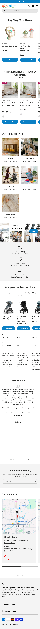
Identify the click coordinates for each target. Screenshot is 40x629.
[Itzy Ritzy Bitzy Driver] (10, 33)
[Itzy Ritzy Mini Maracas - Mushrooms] (28, 33)
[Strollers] (10, 175)
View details (8, 328)
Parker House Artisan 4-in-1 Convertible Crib (9, 105)
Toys (29, 186)
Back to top (20, 575)
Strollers (10, 186)
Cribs (10, 158)
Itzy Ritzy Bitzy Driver (9, 46)
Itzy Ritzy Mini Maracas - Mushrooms (25, 48)
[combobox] (20, 11)
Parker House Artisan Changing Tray (27, 104)
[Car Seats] (29, 147)
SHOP (34, 231)
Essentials (10, 214)
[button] (33, 6)
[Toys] (29, 175)
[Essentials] (10, 203)
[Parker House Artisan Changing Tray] (28, 90)
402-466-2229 (9, 543)
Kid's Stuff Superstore (12, 624)
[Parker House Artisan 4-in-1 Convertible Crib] (10, 90)
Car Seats (29, 158)
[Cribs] (10, 147)
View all (20, 77)
